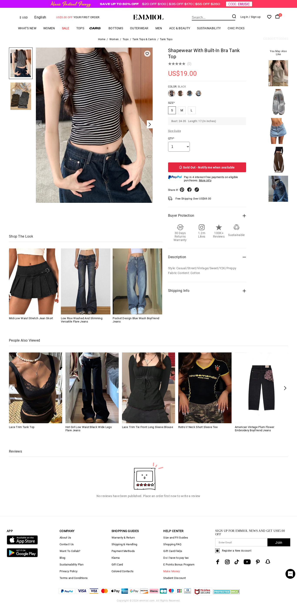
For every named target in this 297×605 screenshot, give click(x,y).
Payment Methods (123, 551)
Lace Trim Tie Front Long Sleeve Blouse (147, 427)
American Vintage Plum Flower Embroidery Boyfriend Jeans (254, 428)
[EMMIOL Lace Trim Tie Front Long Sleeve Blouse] (148, 387)
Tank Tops (166, 39)
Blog (62, 557)
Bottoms (115, 28)
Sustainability (209, 28)
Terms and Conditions (74, 578)
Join (278, 543)
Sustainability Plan (71, 564)
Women (49, 28)
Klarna (116, 557)
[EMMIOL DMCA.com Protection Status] (226, 594)
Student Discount (174, 578)
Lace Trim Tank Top (21, 427)
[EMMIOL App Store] (22, 543)
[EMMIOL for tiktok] (237, 562)
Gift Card (117, 564)
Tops (80, 28)
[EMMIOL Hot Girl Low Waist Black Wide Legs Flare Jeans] (92, 387)
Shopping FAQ (172, 544)
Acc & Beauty (179, 28)
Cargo (96, 28)
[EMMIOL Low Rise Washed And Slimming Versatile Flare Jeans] (85, 281)
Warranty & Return (123, 537)
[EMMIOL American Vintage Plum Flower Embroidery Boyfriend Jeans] (261, 387)
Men (158, 28)
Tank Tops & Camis (144, 39)
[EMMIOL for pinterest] (257, 562)
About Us (65, 537)
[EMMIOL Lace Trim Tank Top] (35, 387)
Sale (65, 28)
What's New (27, 28)
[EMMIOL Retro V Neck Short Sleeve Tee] (205, 387)
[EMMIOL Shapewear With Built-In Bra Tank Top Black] (171, 95)
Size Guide (174, 130)
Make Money (171, 571)
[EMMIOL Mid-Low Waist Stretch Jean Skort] (33, 281)
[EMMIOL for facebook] (217, 562)
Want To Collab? (70, 551)
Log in (244, 16)
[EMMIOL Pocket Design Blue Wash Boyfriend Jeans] (137, 281)
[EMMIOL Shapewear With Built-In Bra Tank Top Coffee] (180, 95)
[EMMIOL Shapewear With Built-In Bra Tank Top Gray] (189, 95)
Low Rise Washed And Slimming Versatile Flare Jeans (81, 320)
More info (205, 180)
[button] (285, 388)
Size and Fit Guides (175, 537)
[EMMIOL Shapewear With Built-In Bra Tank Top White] (198, 95)
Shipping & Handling (124, 544)
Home (101, 39)
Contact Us (67, 544)
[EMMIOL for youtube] (247, 562)
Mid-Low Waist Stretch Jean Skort (31, 318)
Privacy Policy (68, 571)
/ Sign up (254, 16)
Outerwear (139, 28)
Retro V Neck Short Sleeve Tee (198, 427)
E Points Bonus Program (178, 564)
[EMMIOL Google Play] (22, 556)
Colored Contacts (123, 571)
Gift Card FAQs (172, 551)
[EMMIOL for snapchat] (268, 561)
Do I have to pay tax (176, 557)
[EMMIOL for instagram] (227, 562)
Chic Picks (236, 28)
